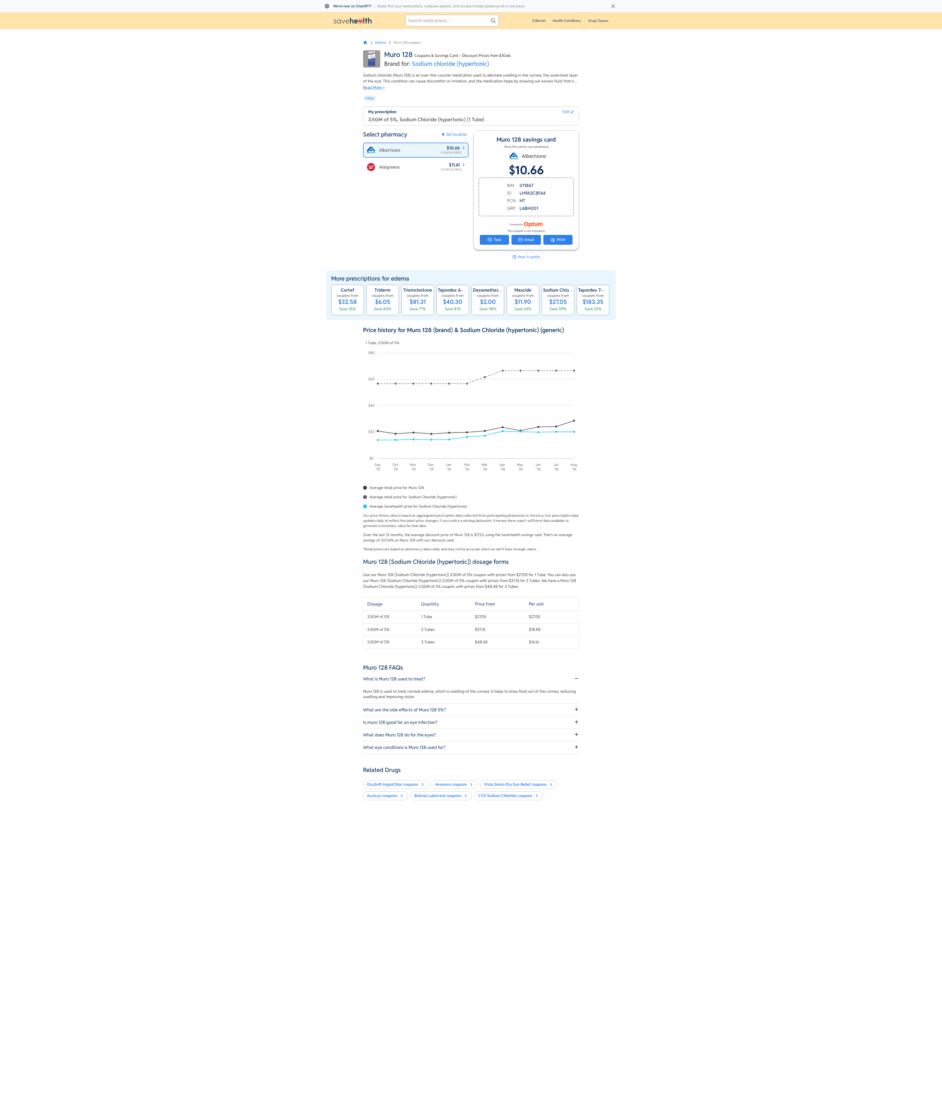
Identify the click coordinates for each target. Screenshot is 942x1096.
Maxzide (522, 290)
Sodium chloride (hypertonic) (450, 64)
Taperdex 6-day (454, 290)
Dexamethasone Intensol (498, 290)
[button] (568, 112)
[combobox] (452, 21)
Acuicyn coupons (382, 795)
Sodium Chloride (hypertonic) (573, 290)
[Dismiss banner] (613, 6)
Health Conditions (567, 20)
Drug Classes (598, 20)
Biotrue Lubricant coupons (437, 795)
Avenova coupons (451, 784)
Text (497, 239)
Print (561, 239)
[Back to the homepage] (353, 20)
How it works (529, 257)
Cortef (347, 290)
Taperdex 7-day (594, 290)
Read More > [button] (374, 87)
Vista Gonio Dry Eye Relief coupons (515, 784)
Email (529, 239)
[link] (347, 300)
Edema (380, 42)
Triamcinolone (417, 290)
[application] (471, 412)
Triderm (382, 290)
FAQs (370, 98)
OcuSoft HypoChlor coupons (392, 784)
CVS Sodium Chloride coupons (505, 795)
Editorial (538, 20)
